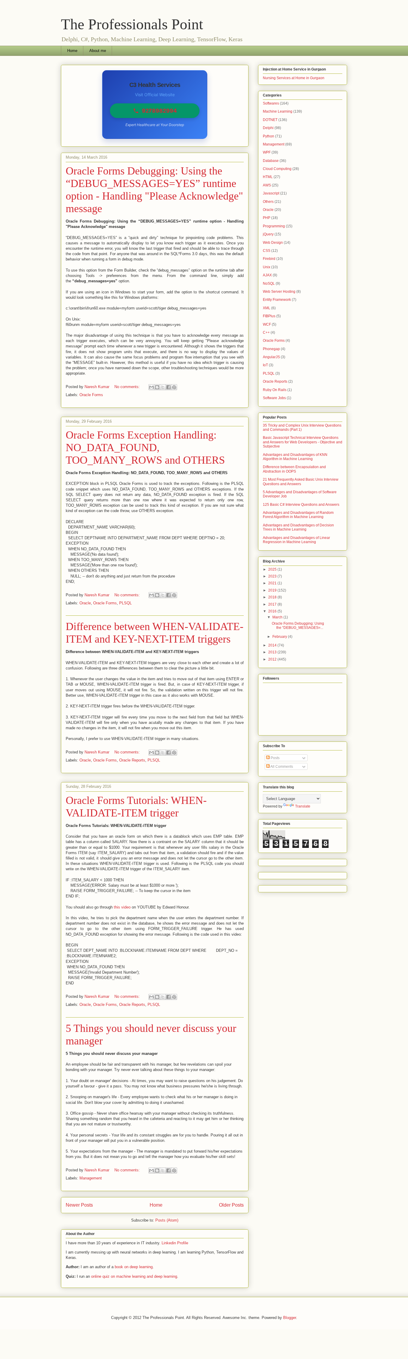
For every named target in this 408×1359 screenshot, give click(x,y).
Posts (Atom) (166, 1220)
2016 (272, 611)
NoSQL (269, 283)
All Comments (281, 766)
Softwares (271, 103)
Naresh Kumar (98, 386)
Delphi (268, 128)
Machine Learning (277, 111)
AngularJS (271, 357)
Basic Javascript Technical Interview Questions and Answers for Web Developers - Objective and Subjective (302, 442)
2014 (272, 645)
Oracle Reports (132, 760)
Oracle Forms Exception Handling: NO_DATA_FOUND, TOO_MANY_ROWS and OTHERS (145, 447)
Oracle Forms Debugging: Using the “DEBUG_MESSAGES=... (298, 625)
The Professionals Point (132, 24)
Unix (266, 267)
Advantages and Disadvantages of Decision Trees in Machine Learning (298, 527)
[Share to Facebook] (168, 387)
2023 (272, 576)
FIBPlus (269, 316)
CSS (266, 251)
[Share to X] (163, 387)
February (280, 637)
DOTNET (270, 120)
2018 (272, 597)
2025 (272, 569)
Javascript (271, 193)
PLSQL (125, 603)
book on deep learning (134, 1267)
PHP (266, 218)
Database (271, 161)
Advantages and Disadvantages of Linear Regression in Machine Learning (296, 540)
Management (90, 1178)
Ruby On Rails (274, 390)
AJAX (267, 275)
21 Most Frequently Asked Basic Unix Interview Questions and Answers (300, 481)
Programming (274, 226)
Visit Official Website (155, 94)
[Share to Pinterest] (174, 387)
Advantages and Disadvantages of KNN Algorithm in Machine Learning (295, 457)
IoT (265, 365)
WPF (267, 152)
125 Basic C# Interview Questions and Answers (301, 504)
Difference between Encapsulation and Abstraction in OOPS (294, 469)
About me (97, 50)
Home (72, 50)
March (277, 617)
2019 (272, 590)
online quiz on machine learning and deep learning (134, 1276)
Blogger (289, 1317)
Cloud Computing (277, 169)
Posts (275, 758)
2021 (272, 583)
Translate (302, 806)
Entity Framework (277, 300)
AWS (267, 185)
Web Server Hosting (279, 291)
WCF (267, 324)
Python (268, 136)
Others (268, 202)
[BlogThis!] (157, 387)
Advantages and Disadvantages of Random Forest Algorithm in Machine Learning (298, 515)
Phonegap (271, 349)
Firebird (269, 259)
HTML (268, 177)
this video (122, 907)
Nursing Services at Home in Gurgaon (293, 78)
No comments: (127, 386)
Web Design (273, 242)
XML (266, 308)
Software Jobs (274, 398)
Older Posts (231, 1205)
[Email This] (151, 387)
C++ (266, 332)
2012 (272, 659)
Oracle (85, 603)
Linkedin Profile (175, 1243)
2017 (272, 604)
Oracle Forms (91, 395)
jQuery (268, 234)
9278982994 (159, 111)
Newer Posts (79, 1205)
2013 (272, 652)
